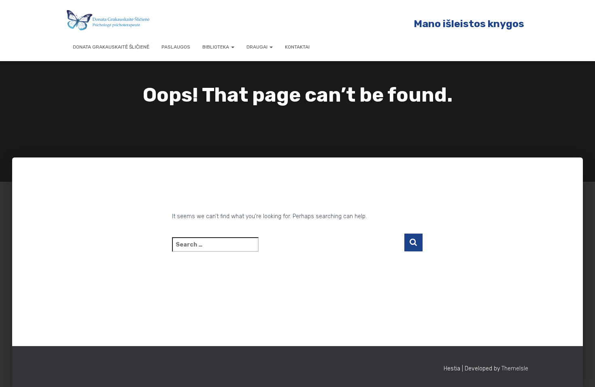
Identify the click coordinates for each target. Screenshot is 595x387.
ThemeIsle (515, 368)
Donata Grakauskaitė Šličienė (111, 47)
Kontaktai (297, 47)
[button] (232, 47)
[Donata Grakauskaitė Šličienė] (108, 20)
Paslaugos (176, 47)
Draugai (257, 47)
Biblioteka (216, 47)
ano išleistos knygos (473, 24)
